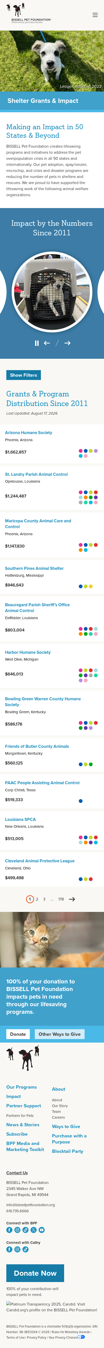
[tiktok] (25, 1230)
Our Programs (21, 1087)
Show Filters (23, 375)
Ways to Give (66, 1126)
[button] (95, 14)
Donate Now (35, 1273)
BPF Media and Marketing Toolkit (25, 1146)
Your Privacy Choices (62, 1337)
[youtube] (42, 1230)
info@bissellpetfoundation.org (30, 1205)
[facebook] (9, 1230)
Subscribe (17, 1134)
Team (56, 1111)
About (58, 1089)
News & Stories (22, 1124)
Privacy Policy (36, 1337)
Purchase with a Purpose (69, 1138)
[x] (34, 1230)
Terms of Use (15, 1337)
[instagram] (17, 1230)
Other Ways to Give (60, 1034)
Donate (18, 1034)
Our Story (60, 1106)
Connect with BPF (21, 1223)
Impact (13, 1096)
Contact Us (17, 1173)
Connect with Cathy (23, 1242)
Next (71, 899)
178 (61, 899)
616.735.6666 (17, 1211)
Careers (58, 1117)
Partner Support (23, 1105)
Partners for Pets (20, 1115)
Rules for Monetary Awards (71, 1332)
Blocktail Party (67, 1151)
